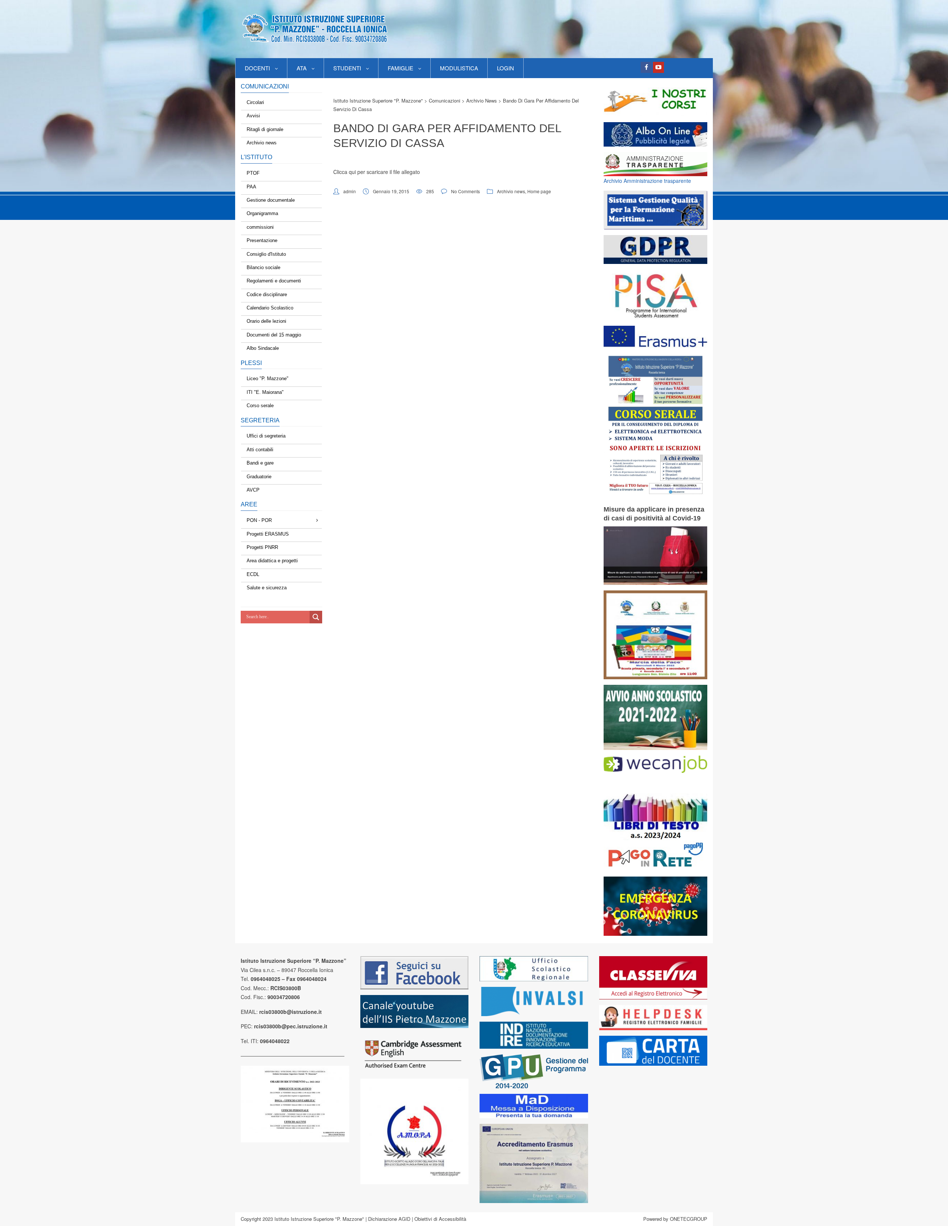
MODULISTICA (459, 68)
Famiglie (400, 68)
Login (505, 68)
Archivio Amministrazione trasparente (647, 180)
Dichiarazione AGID (389, 1218)
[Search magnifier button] (316, 617)
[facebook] (646, 67)
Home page (539, 191)
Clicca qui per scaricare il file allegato (376, 171)
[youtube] (658, 67)
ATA (302, 68)
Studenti (347, 68)
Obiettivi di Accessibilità (440, 1218)
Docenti (257, 68)
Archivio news (511, 191)
